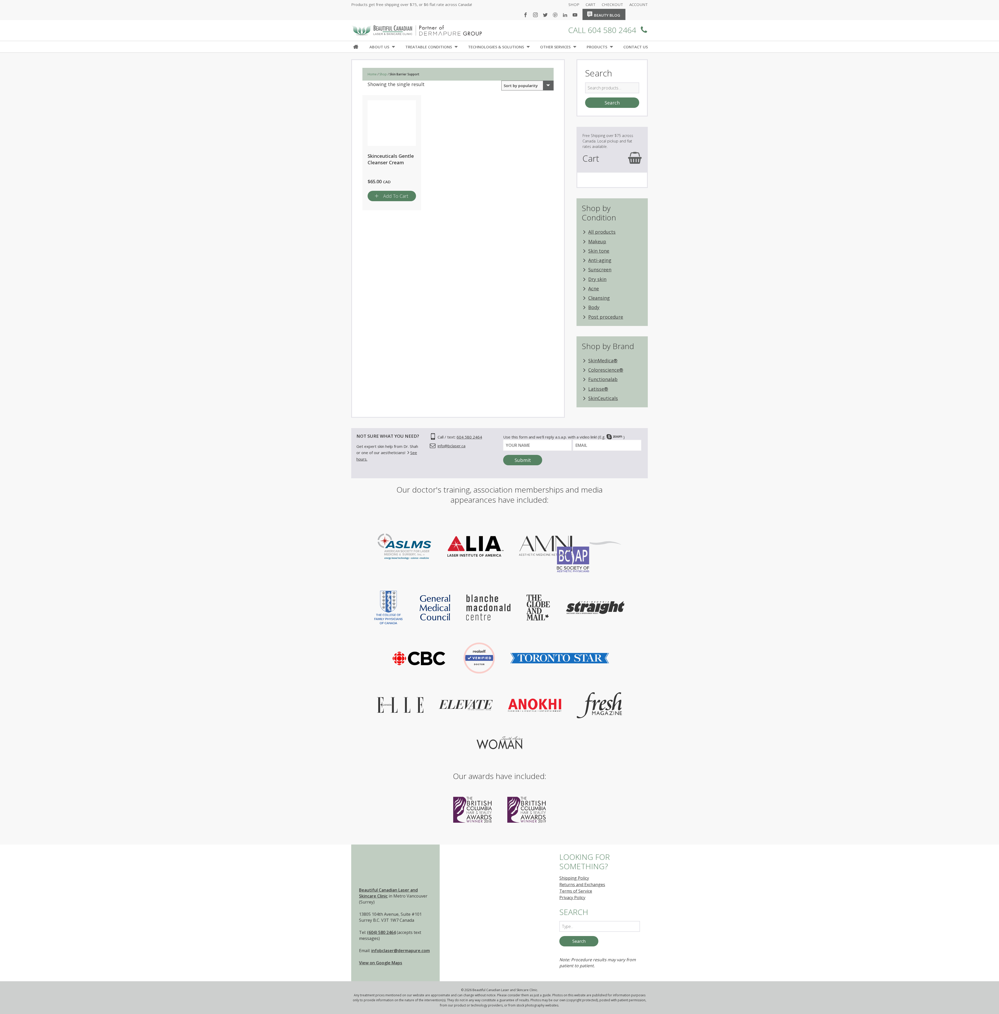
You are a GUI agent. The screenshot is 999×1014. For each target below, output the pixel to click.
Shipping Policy (574, 878)
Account (638, 4)
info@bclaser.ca (451, 445)
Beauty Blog (607, 15)
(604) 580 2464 (381, 932)
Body (593, 307)
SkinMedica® (602, 360)
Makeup (597, 241)
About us (379, 46)
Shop (573, 4)
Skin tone (598, 251)
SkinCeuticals (603, 398)
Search (612, 103)
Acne (593, 288)
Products (597, 46)
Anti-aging (599, 260)
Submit (523, 460)
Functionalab (603, 379)
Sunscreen (599, 269)
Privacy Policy (572, 897)
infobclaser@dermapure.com (400, 950)
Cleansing (599, 298)
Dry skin (597, 279)
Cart (590, 4)
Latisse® (598, 389)
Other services (555, 46)
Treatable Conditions (428, 46)
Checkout (612, 4)
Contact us (635, 46)
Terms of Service (575, 891)
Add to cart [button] (395, 196)
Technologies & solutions (496, 46)
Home (631, 13)
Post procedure (605, 317)
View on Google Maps (380, 963)
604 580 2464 (469, 437)
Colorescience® (605, 370)
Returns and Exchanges (582, 884)
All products (602, 232)
